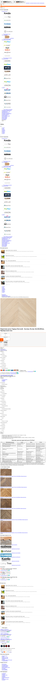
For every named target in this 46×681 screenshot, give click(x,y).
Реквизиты (3, 676)
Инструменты (4, 119)
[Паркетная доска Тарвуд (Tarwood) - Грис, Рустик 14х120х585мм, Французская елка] (6, 507)
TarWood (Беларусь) (3, 349)
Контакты (3, 289)
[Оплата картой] (3, 652)
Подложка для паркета (5, 114)
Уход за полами (4, 118)
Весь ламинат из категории (8, 109)
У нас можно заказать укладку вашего (6, 375)
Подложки (3, 668)
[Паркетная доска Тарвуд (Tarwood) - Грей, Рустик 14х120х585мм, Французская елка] (6, 496)
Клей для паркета (5, 115)
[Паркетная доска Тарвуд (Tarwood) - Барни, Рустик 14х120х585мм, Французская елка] (6, 475)
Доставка (3, 132)
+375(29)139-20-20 (30, 371)
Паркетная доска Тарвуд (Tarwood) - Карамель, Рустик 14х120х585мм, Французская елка (14, 532)
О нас (3, 128)
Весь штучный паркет (7, 166)
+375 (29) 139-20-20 (3, 575)
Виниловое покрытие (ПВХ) (6, 39)
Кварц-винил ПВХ (5, 657)
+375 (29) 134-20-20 (3, 570)
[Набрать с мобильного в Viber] (33, 371)
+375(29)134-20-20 (12, 372)
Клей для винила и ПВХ (6, 667)
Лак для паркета (4, 116)
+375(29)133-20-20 (13, 373)
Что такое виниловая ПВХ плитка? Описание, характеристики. (14, 621)
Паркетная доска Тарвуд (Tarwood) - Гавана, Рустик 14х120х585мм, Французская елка (13, 487)
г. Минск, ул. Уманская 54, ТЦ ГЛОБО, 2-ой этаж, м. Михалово (6, 630)
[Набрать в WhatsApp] (34, 371)
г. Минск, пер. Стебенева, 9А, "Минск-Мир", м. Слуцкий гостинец (6, 639)
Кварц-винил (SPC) (5, 58)
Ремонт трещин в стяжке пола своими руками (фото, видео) (14, 265)
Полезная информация (5, 677)
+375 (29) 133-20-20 (3, 579)
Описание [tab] (3, 380)
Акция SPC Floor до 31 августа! (9, 255)
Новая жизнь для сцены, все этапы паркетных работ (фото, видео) (15, 281)
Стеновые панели (5, 660)
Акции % (3, 130)
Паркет (3, 656)
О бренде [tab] (3, 381)
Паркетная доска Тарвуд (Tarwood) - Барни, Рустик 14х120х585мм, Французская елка (13, 476)
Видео (3, 678)
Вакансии (3, 679)
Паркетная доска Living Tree (16, 565)
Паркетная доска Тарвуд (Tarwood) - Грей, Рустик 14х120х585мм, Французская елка (13, 497)
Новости (3, 129)
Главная (3, 127)
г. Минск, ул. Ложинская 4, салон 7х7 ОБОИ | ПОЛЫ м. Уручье (5, 634)
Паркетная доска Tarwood (6, 296)
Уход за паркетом (4, 669)
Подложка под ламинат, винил (7, 110)
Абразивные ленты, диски (6, 238)
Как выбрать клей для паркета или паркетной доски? (13, 611)
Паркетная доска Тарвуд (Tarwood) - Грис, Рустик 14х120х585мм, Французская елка (13, 508)
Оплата (3, 131)
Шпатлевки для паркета (5, 112)
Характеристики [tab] (4, 379)
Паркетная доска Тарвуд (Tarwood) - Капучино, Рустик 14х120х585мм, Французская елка (14, 519)
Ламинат (3, 87)
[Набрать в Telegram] (35, 371)
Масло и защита (4, 117)
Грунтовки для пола (5, 665)
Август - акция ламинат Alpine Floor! (10, 260)
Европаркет (4, 294)
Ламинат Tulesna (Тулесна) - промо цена (11, 250)
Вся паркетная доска (7, 34)
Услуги (3, 133)
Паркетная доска (4, 11)
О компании (4, 673)
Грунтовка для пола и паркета (6, 113)
